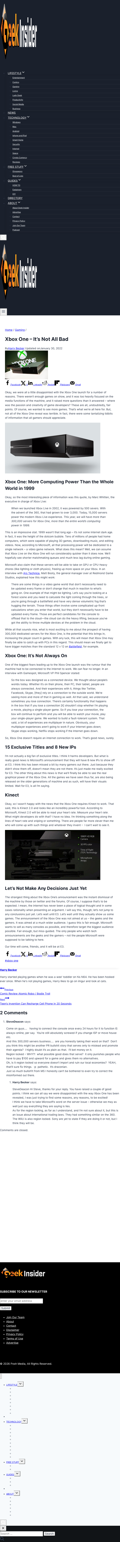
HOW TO (16, 185)
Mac (14, 126)
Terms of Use (14, 1338)
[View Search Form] (3, 237)
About (10, 1321)
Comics (15, 82)
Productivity (17, 100)
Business (16, 108)
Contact (16, 216)
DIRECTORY (15, 198)
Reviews (16, 162)
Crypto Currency (19, 157)
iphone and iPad (19, 135)
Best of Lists (17, 176)
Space (15, 153)
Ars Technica (31, 573)
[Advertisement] (60, 1171)
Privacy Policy (18, 221)
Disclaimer (12, 1330)
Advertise (16, 212)
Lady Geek (17, 95)
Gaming (15, 86)
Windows (16, 122)
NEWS (12, 112)
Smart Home (17, 140)
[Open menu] (3, 311)
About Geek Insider (20, 208)
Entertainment (18, 77)
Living (15, 91)
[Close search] (3, 1528)
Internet (15, 148)
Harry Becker (16, 348)
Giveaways (17, 171)
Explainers (16, 189)
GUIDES (10, 1474)
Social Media (18, 104)
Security (16, 144)
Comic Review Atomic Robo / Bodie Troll (25, 991)
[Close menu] (1, 1376)
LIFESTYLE (11, 1384)
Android (15, 131)
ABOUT (10, 1494)
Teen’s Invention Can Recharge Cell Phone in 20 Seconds (36, 1001)
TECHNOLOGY (13, 1421)
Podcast (16, 230)
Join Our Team (18, 225)
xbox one (11, 960)
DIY (14, 194)
